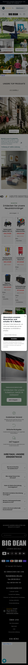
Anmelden (14, 338)
